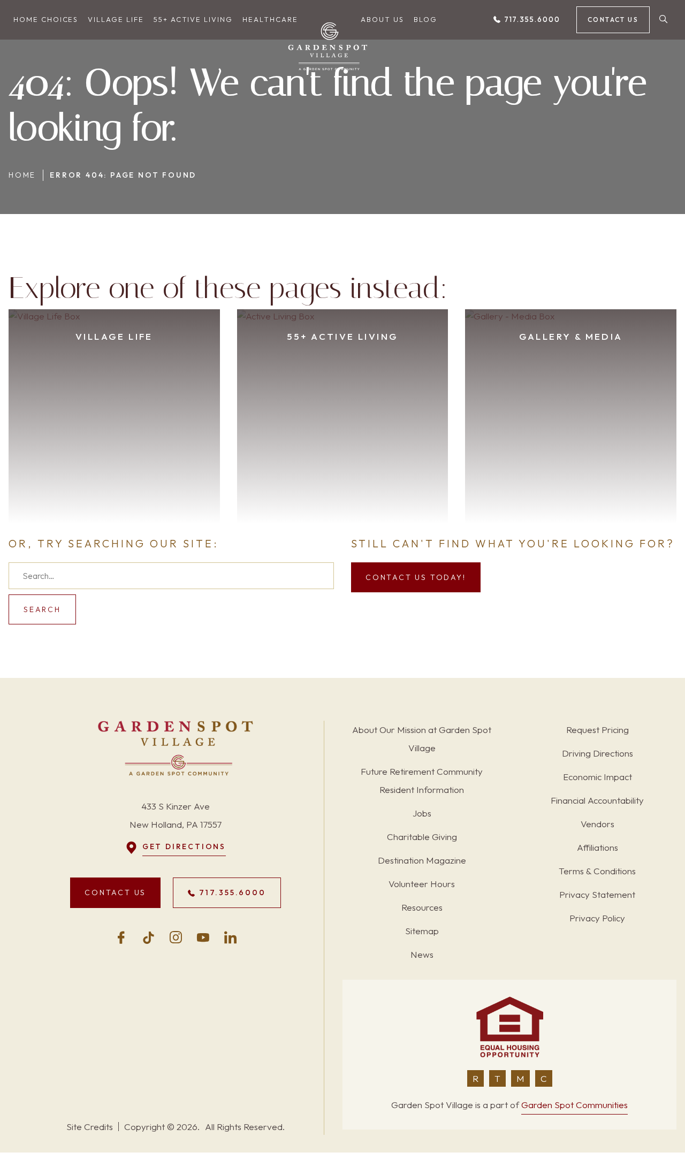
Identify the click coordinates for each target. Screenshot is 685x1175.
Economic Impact (597, 776)
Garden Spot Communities (574, 1104)
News (421, 954)
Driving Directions (597, 753)
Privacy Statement (597, 894)
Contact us (613, 20)
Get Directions (184, 846)
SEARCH (42, 609)
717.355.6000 (530, 19)
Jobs (422, 813)
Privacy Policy (597, 918)
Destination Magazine (422, 860)
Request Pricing (597, 729)
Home (22, 175)
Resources (422, 907)
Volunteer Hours (422, 883)
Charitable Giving (422, 836)
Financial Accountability (597, 800)
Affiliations (597, 847)
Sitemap (422, 930)
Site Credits (89, 1126)
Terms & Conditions (597, 870)
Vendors (597, 823)
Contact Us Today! (416, 577)
